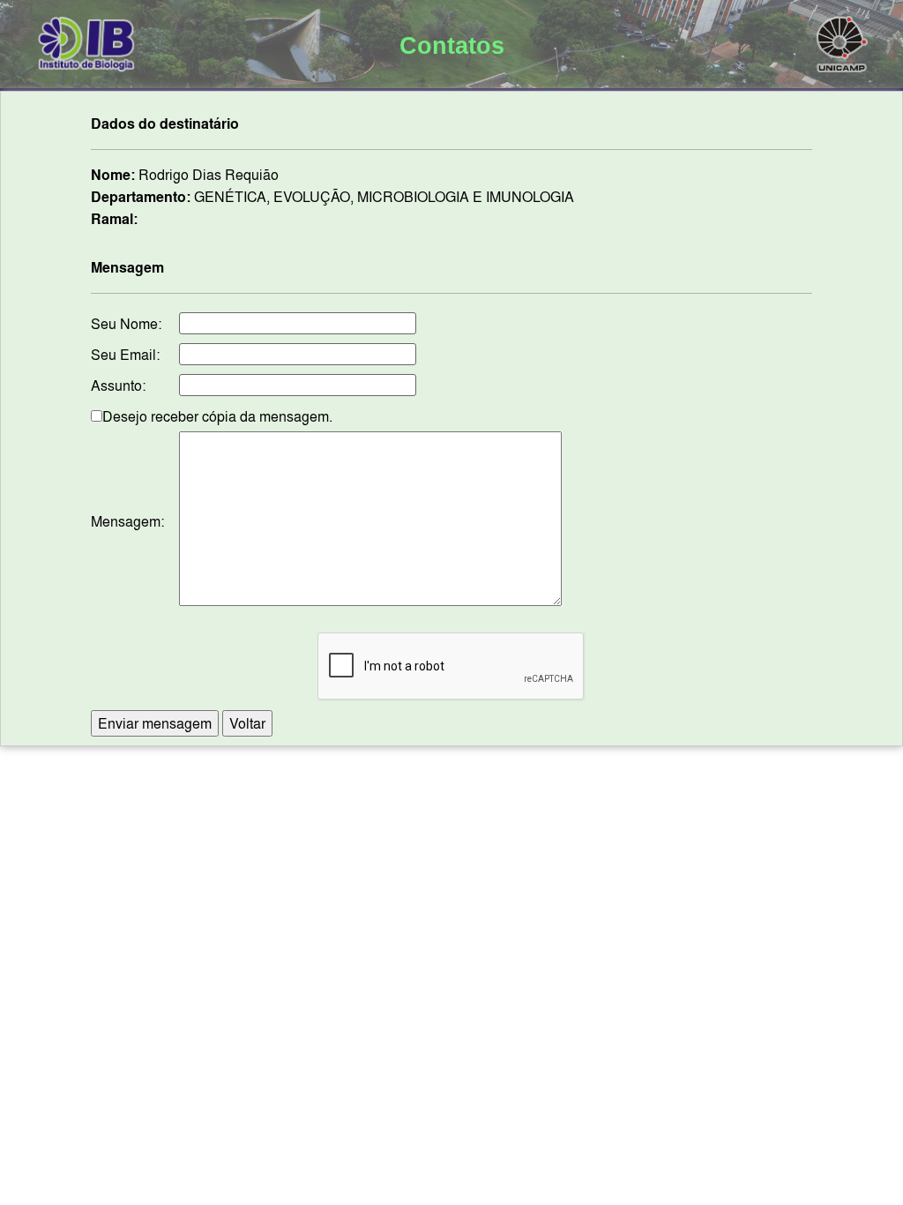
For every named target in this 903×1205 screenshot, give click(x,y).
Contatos (451, 46)
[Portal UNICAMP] (842, 40)
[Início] (86, 40)
